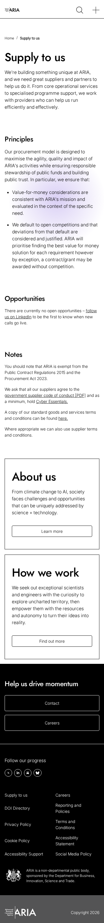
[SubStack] (27, 773)
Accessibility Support (24, 853)
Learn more (52, 531)
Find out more (52, 641)
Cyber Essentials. (52, 401)
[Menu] (95, 9)
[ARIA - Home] (12, 9)
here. (63, 418)
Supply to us (16, 795)
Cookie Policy (17, 840)
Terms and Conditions (65, 824)
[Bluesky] (38, 773)
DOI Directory (17, 808)
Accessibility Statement (66, 840)
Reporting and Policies (68, 808)
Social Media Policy (73, 853)
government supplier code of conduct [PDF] (45, 395)
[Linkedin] (18, 773)
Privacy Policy (18, 824)
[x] (8, 773)
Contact (52, 703)
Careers (52, 722)
